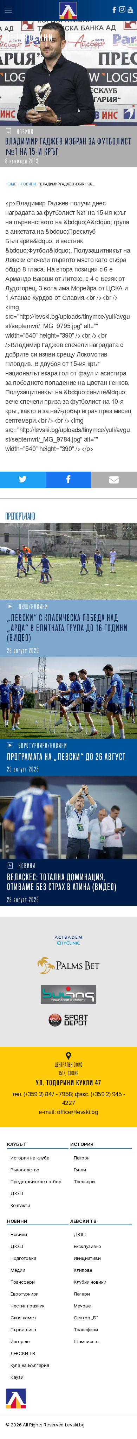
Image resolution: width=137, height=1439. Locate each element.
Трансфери (23, 1282)
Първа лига (23, 1329)
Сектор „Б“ (86, 1317)
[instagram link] (122, 9)
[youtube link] (130, 10)
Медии (18, 1270)
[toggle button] (8, 10)
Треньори (84, 1181)
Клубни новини (90, 1282)
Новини (28, 184)
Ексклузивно (87, 1246)
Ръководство (25, 1169)
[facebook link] (114, 10)
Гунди (80, 1169)
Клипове (83, 1270)
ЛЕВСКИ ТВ (23, 1353)
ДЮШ (17, 1193)
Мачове (82, 1305)
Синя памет (23, 1317)
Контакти (20, 1205)
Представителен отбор (36, 1181)
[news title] (68, 561)
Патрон (81, 1158)
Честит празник (28, 1305)
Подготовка (23, 1258)
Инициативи (87, 1258)
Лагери (82, 1294)
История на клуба (30, 1158)
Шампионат (86, 1341)
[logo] (68, 9)
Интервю (20, 1341)
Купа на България (30, 1365)
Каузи (17, 1377)
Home (11, 184)
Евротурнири (25, 1294)
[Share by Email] (114, 480)
